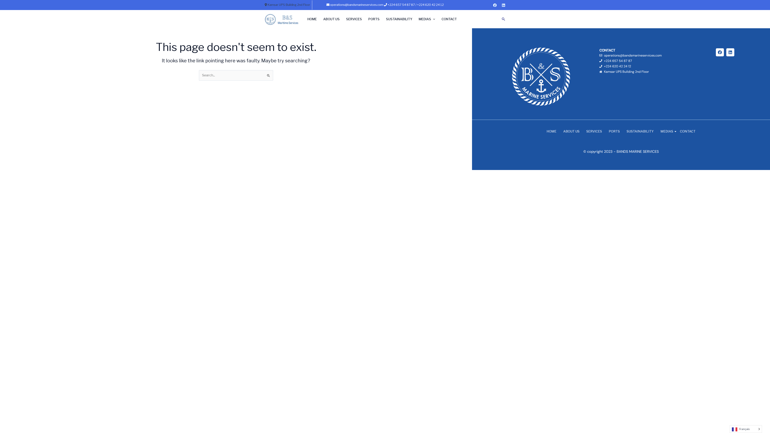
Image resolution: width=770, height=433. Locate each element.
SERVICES (354, 19)
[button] (433, 19)
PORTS (374, 19)
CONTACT (449, 19)
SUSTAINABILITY (399, 19)
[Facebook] (495, 5)
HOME (312, 19)
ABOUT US (331, 19)
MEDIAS (425, 19)
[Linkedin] (503, 5)
